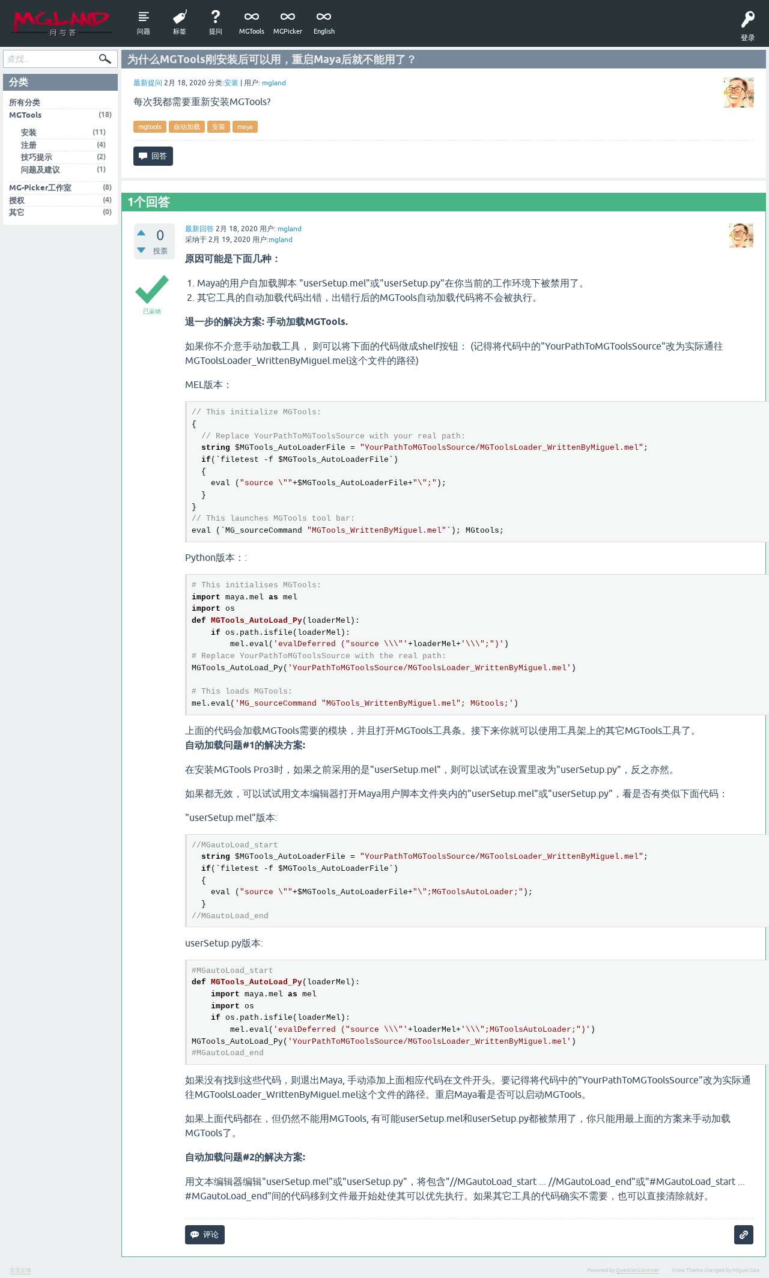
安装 (231, 83)
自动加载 (187, 126)
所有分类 (24, 102)
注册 (29, 145)
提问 (215, 31)
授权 (17, 200)
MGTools (251, 31)
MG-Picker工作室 (40, 187)
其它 (17, 212)
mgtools (150, 126)
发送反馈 (20, 1270)
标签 (179, 31)
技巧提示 (36, 157)
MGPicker (287, 31)
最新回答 (199, 229)
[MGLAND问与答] (61, 23)
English (324, 31)
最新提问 (147, 83)
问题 (143, 31)
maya (245, 126)
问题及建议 (40, 169)
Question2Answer (637, 1270)
